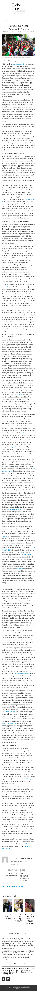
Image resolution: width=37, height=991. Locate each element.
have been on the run (15, 509)
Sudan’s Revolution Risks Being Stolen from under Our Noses (24, 878)
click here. (26, 844)
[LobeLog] (18, 9)
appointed (26, 454)
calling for (19, 569)
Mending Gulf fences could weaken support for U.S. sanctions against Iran (29, 919)
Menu (5, 20)
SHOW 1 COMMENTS (12, 887)
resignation (13, 447)
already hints (18, 394)
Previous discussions (22, 673)
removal (4, 536)
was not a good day (19, 64)
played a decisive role (9, 723)
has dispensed (25, 433)
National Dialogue (10, 712)
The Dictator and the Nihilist (11, 874)
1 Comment (31, 31)
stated (28, 765)
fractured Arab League (24, 779)
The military (6, 287)
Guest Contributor (18, 31)
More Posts (15, 864)
